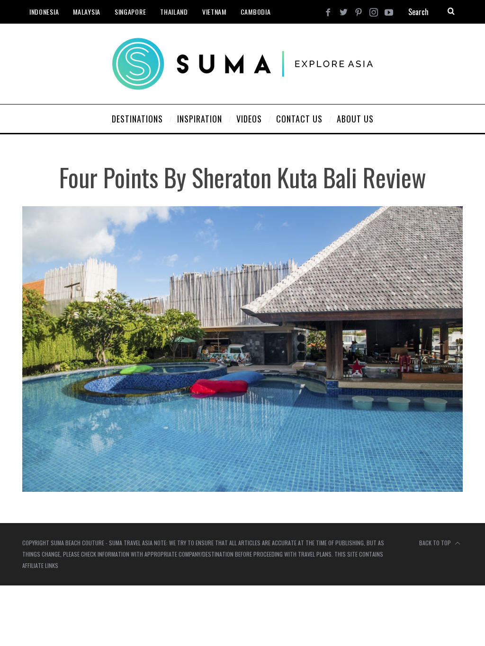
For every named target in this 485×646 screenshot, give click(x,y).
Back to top (435, 543)
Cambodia (256, 12)
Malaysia (86, 12)
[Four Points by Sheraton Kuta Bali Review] (242, 488)
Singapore (130, 12)
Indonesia (44, 12)
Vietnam (214, 12)
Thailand (174, 12)
